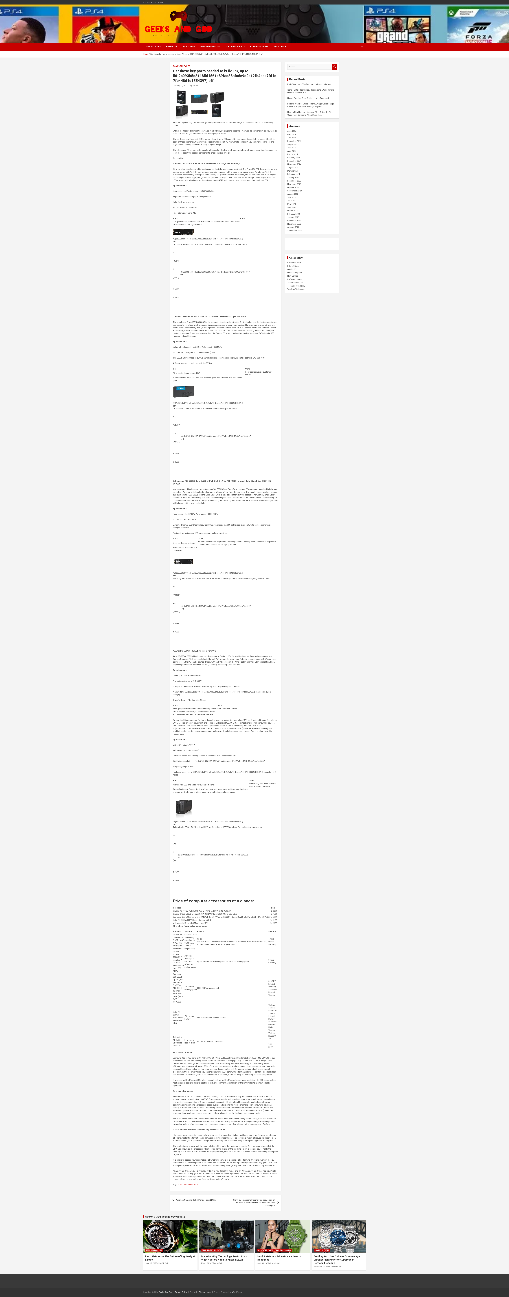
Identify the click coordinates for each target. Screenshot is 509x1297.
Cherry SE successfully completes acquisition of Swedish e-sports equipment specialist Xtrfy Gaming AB (253, 1203)
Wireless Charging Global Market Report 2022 (196, 1200)
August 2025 (292, 144)
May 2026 (291, 134)
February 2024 (293, 174)
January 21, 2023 (180, 86)
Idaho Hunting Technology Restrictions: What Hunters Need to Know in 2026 (224, 1258)
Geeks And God (165, 1292)
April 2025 (291, 151)
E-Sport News (153, 46)
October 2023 (293, 187)
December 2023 (294, 181)
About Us (279, 46)
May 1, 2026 (206, 1263)
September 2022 (294, 230)
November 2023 (294, 184)
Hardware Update (210, 46)
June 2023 (291, 201)
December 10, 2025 (322, 1267)
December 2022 (294, 220)
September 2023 (294, 191)
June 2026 (291, 131)
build (180, 1185)
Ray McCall (193, 86)
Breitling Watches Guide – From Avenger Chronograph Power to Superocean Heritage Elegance (337, 1259)
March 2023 (292, 210)
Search (334, 67)
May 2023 (291, 204)
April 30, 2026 (263, 1263)
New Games (189, 46)
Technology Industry (296, 286)
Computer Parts (259, 46)
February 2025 (293, 157)
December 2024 (294, 161)
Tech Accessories (295, 282)
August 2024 (292, 167)
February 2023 (293, 214)
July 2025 (291, 148)
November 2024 (294, 164)
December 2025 (294, 141)
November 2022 (294, 224)
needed (190, 1185)
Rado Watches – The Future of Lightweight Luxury (309, 84)
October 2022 (293, 227)
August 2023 (292, 194)
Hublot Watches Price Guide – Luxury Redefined (308, 98)
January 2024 (293, 177)
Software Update (235, 46)
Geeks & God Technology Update (165, 1216)
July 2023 (291, 197)
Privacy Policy (181, 1292)
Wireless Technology (296, 289)
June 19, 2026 (151, 1263)
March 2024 (292, 171)
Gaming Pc (172, 46)
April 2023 (291, 207)
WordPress (237, 1292)
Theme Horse (205, 1292)
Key (184, 1185)
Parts (196, 1185)
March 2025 (292, 154)
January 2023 (293, 217)
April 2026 (291, 138)
